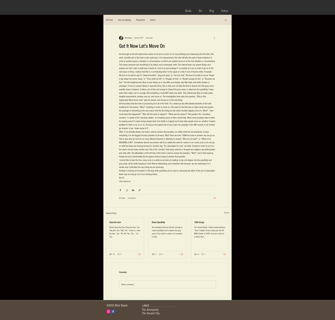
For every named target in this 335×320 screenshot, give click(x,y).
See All (226, 213)
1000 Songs (199, 222)
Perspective (140, 20)
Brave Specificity (158, 222)
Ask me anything (124, 20)
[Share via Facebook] (120, 190)
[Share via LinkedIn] (133, 190)
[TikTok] (118, 311)
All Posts (109, 20)
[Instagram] (108, 311)
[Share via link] (139, 190)
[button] (225, 20)
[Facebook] (113, 311)
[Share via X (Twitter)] (126, 190)
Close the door (115, 222)
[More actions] (214, 38)
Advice (152, 20)
